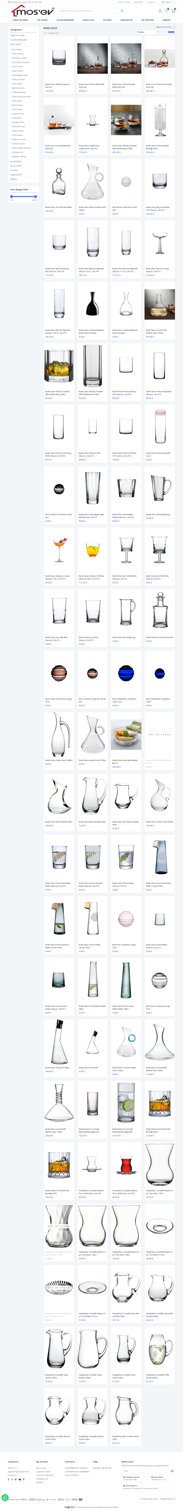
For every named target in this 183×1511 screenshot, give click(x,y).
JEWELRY (167, 20)
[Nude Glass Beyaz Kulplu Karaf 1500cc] (92, 181)
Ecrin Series (17, 109)
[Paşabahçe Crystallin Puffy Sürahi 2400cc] (160, 1349)
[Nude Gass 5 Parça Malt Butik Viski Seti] (59, 120)
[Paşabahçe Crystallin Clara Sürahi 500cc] (126, 1349)
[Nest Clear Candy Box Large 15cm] (160, 980)
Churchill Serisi (18, 126)
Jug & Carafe (17, 71)
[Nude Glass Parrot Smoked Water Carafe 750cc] (59, 919)
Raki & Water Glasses (21, 148)
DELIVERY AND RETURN (102, 1468)
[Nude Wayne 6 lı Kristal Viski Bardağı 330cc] (59, 1165)
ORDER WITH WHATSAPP (5, 1497)
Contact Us (151, 2)
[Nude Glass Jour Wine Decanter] (160, 612)
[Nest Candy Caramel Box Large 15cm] (59, 673)
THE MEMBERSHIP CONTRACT (76, 1468)
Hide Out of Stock (163, 27)
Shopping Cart (42, 1479)
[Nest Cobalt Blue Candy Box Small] (160, 673)
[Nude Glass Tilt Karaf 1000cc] (59, 1042)
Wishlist (39, 1482)
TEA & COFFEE (16, 166)
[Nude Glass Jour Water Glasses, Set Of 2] (92, 612)
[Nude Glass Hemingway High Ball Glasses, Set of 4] (92, 489)
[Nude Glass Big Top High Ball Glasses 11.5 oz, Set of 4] (126, 243)
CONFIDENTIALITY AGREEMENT (77, 1471)
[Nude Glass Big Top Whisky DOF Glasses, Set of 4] (59, 243)
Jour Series (17, 49)
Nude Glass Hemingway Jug (158, 514)
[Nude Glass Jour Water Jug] (126, 612)
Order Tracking (124, 2)
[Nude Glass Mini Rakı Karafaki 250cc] (126, 796)
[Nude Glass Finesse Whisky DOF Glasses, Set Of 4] (126, 366)
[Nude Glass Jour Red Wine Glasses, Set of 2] (160, 550)
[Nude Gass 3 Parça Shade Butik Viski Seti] (126, 58)
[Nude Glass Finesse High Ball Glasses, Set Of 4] (160, 366)
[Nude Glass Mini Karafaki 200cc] (59, 796)
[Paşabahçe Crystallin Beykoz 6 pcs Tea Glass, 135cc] (160, 1165)
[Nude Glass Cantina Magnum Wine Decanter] (126, 304)
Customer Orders (43, 1471)
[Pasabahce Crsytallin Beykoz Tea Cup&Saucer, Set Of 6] (92, 1165)
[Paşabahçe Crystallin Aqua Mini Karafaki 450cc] (160, 1288)
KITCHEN (107, 20)
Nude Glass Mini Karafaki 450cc (92, 821)
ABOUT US (12, 1468)
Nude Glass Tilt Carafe (88, 1067)
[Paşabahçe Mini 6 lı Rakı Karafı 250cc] (126, 1410)
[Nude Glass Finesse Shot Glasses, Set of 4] (92, 427)
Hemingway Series (20, 75)
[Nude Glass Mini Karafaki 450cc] (92, 796)
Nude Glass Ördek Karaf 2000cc (159, 821)
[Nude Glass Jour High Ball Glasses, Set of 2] (59, 612)
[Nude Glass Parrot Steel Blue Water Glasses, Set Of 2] (59, 857)
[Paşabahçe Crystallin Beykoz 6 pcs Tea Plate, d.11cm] (160, 1226)
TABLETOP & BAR (20, 20)
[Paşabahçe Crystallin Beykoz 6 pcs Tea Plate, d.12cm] (92, 1288)
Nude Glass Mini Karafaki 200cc (58, 821)
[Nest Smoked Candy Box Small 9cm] (59, 489)
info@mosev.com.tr (159, 1479)
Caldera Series (18, 143)
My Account (41, 1468)
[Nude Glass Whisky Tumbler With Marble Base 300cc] (126, 120)
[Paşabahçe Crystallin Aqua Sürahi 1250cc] (59, 1349)
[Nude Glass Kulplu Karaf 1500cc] (92, 734)
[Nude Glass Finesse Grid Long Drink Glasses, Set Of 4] (59, 427)
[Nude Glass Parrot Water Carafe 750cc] (92, 919)
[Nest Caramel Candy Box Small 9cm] (92, 673)
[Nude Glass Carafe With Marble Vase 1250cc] (160, 304)
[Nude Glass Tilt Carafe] (92, 1042)
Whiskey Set (17, 152)
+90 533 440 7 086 (129, 1479)
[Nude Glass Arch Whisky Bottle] (59, 181)
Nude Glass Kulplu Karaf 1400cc (59, 760)
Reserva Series (19, 139)
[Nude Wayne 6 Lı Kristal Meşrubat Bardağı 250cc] (92, 1103)
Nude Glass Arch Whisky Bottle (58, 207)
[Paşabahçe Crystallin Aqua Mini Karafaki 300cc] (126, 1288)
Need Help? (138, 2)
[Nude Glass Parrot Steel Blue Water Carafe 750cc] (160, 857)
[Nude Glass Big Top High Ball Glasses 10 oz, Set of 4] (92, 243)
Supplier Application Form (18, 1471)
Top (45, 33)
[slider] (11, 196)
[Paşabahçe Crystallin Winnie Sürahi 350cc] (59, 1410)
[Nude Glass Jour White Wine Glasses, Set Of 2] (126, 550)
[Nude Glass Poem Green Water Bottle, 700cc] (126, 980)
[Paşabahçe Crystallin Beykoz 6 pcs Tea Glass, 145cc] (92, 1226)
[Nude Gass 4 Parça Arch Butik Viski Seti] (160, 58)
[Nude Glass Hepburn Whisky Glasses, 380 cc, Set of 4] (92, 550)
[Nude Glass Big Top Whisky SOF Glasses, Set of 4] (160, 181)
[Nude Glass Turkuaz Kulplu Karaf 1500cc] (126, 1042)
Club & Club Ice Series (21, 96)
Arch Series (17, 83)
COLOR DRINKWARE (18, 40)
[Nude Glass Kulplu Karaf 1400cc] (59, 734)
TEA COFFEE (42, 20)
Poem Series (17, 66)
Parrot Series (18, 53)
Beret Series (17, 105)
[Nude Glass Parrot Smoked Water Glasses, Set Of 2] (92, 857)
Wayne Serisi (18, 130)
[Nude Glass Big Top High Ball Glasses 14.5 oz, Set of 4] (59, 304)
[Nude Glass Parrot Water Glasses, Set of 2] (126, 857)
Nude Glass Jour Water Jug (123, 637)
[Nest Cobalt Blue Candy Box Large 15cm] (126, 673)
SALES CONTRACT (72, 1475)
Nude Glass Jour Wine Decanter (159, 637)
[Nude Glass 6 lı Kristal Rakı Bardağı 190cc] (160, 120)
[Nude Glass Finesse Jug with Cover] (160, 427)
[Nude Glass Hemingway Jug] (160, 489)
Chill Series (17, 118)
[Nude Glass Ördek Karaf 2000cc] (160, 796)
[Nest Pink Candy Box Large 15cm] (126, 919)
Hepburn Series (19, 156)
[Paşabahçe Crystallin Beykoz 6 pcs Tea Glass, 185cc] (126, 1226)
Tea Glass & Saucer (20, 62)
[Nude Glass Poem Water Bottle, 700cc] (92, 980)
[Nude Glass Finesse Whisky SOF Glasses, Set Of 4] (126, 427)
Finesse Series (18, 79)
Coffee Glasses (19, 92)
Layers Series (18, 113)
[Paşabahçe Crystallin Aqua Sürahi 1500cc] (92, 1349)
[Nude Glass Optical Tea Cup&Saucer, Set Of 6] (92, 120)
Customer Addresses (44, 1475)
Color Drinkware (65, 20)
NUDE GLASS (88, 20)
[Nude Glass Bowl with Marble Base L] (126, 734)
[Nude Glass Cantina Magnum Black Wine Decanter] (92, 304)
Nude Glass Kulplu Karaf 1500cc (92, 760)
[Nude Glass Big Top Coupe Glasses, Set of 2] (160, 243)
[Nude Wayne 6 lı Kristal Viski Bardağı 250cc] (160, 1103)
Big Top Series (18, 88)
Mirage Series (18, 122)
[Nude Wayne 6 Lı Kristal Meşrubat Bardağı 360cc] (126, 1103)
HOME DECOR (126, 20)
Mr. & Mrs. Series (19, 58)
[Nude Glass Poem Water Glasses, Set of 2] (160, 919)
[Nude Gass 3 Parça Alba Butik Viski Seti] (92, 58)
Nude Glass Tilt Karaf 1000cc (57, 1067)
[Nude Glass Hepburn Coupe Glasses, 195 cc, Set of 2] (59, 550)
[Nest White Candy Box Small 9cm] (126, 181)
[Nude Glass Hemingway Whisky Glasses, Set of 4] (126, 489)
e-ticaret (91, 1507)
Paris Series (17, 135)
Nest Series (17, 101)
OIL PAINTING (147, 20)
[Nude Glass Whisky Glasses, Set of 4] (59, 58)
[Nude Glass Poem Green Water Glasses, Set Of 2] (59, 980)
